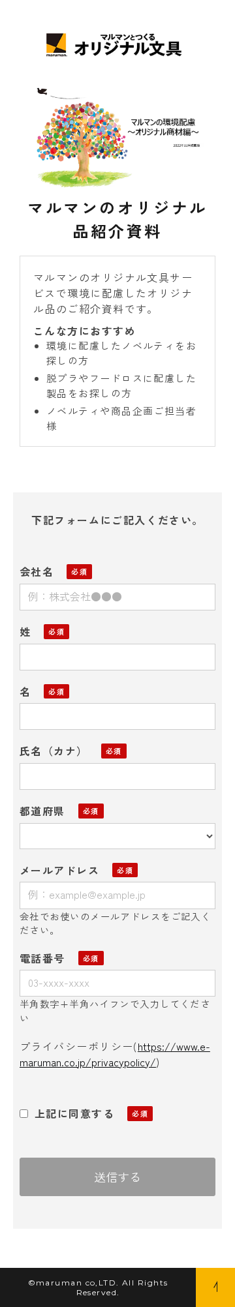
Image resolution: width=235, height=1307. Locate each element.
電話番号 (42, 958)
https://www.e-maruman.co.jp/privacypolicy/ (115, 1054)
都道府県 (42, 811)
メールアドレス (59, 870)
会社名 (37, 571)
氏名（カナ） (54, 751)
